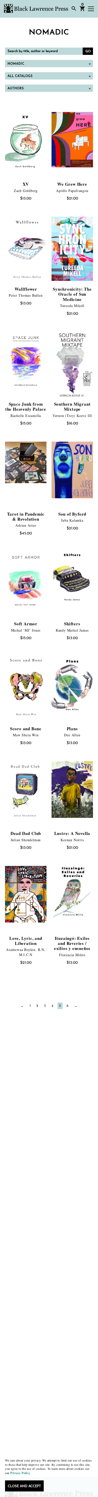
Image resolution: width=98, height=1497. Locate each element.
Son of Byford (72, 514)
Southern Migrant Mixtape (72, 406)
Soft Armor (25, 624)
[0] (82, 10)
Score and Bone (25, 728)
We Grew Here (72, 184)
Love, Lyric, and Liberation (25, 940)
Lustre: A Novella (72, 833)
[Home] (36, 8)
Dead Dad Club (26, 833)
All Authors (20, 98)
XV (26, 184)
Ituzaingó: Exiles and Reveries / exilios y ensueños (72, 943)
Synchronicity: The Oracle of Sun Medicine (72, 294)
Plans (72, 728)
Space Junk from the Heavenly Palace (25, 406)
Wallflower (26, 289)
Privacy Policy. (20, 1473)
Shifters (72, 624)
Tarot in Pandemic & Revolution (26, 516)
